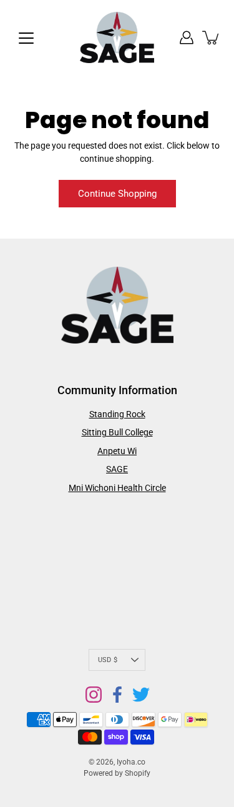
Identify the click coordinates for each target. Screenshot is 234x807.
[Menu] (26, 38)
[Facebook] (117, 694)
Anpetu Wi (117, 451)
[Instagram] (93, 694)
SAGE (117, 469)
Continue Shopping (117, 193)
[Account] (187, 37)
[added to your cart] (212, 37)
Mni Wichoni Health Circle (117, 488)
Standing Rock (117, 414)
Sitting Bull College (117, 432)
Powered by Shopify (117, 773)
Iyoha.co (131, 762)
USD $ (107, 660)
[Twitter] (141, 694)
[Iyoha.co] (117, 37)
